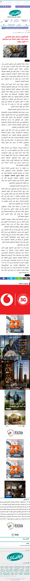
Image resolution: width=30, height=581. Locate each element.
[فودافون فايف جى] (15, 300)
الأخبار (18, 25)
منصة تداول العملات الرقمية (14, 175)
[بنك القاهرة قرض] (15, 418)
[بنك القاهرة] (15, 347)
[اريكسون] (15, 489)
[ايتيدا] (15, 433)
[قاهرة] (15, 470)
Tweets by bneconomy (25, 545)
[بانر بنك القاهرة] (15, 449)
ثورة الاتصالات (11, 25)
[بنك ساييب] (15, 375)
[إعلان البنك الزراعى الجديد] (15, 400)
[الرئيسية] (26, 24)
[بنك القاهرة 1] (15, 325)
